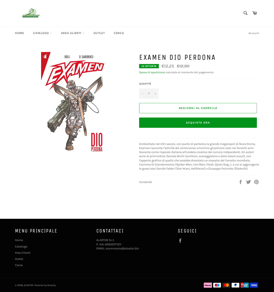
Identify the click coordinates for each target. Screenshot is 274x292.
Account (254, 33)
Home (19, 33)
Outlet (99, 33)
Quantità (145, 83)
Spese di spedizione (152, 72)
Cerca (119, 33)
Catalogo (41, 33)
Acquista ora (198, 122)
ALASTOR (28, 285)
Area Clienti (71, 33)
